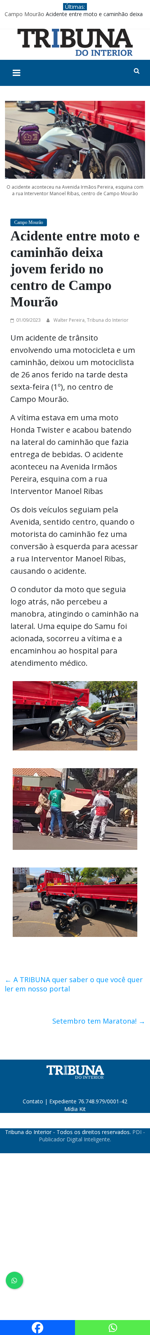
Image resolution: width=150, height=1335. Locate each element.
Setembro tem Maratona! (98, 1021)
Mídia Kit (75, 1109)
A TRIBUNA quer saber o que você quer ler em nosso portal (74, 984)
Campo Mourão (24, 14)
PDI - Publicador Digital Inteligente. (92, 1135)
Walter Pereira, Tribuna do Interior (90, 320)
